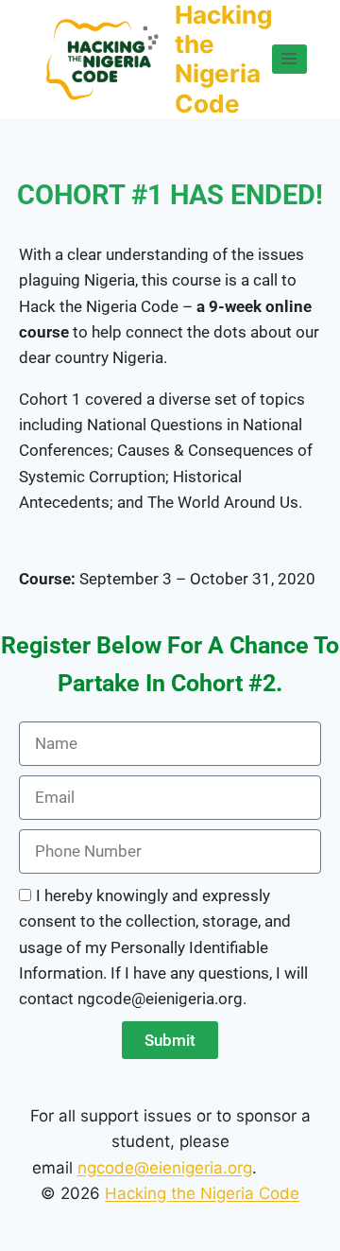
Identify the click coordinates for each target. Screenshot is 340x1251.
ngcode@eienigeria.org (164, 1167)
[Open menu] (289, 59)
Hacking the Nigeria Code (202, 1193)
